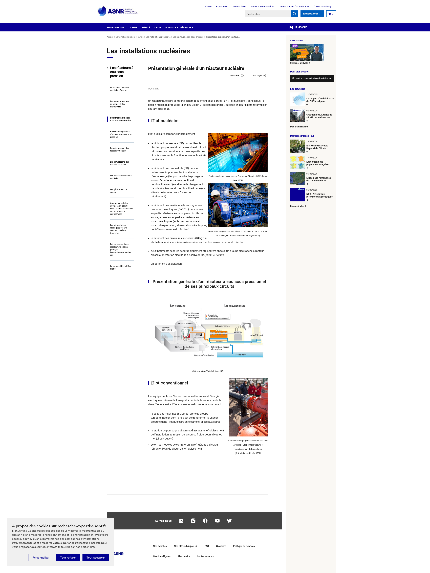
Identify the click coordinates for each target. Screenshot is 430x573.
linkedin (181, 520)
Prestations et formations (293, 6)
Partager (257, 75)
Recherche (238, 6)
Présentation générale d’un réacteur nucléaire (120, 119)
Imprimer (235, 75)
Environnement (116, 27)
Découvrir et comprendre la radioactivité (310, 78)
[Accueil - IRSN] (118, 11)
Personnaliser (41, 558)
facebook (205, 520)
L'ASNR (208, 6)
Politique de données (244, 546)
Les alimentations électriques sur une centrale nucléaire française (118, 229)
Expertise (221, 6)
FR (329, 14)
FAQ (207, 546)
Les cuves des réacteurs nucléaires (121, 177)
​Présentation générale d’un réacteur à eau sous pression (121, 134)
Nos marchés (160, 546)
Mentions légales (161, 556)
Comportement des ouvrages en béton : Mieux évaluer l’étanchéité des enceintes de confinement (121, 208)
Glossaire (221, 546)
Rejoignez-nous (310, 13)
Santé (134, 27)
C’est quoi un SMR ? (299, 63)
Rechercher (294, 13)
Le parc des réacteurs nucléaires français (119, 88)
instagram (193, 520)
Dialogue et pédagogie (179, 27)
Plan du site (184, 556)
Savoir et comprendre (262, 6)
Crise (158, 27)
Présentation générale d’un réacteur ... (223, 37)
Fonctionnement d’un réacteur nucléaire (120, 149)
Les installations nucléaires (158, 37)
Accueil (110, 37)
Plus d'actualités (298, 126)
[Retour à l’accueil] (115, 552)
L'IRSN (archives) (322, 6)
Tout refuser (68, 558)
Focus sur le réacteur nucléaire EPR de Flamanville (119, 104)
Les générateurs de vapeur (118, 190)
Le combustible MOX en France (121, 267)
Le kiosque (300, 27)
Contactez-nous (205, 556)
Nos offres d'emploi (184, 546)
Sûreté (146, 27)
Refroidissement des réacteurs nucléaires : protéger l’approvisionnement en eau (120, 249)
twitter (229, 520)
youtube (217, 520)
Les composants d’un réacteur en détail (120, 163)
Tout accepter (96, 558)
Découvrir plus (297, 206)
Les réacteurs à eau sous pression (188, 37)
